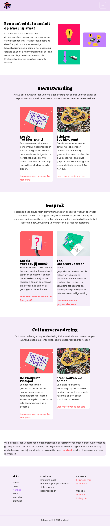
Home (16, 482)
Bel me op (81, 483)
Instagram (81, 498)
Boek (15, 493)
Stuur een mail (83, 480)
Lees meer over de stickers (71, 176)
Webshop (18, 497)
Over (15, 486)
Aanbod (17, 489)
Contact (17, 500)
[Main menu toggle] (103, 5)
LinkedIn (80, 494)
